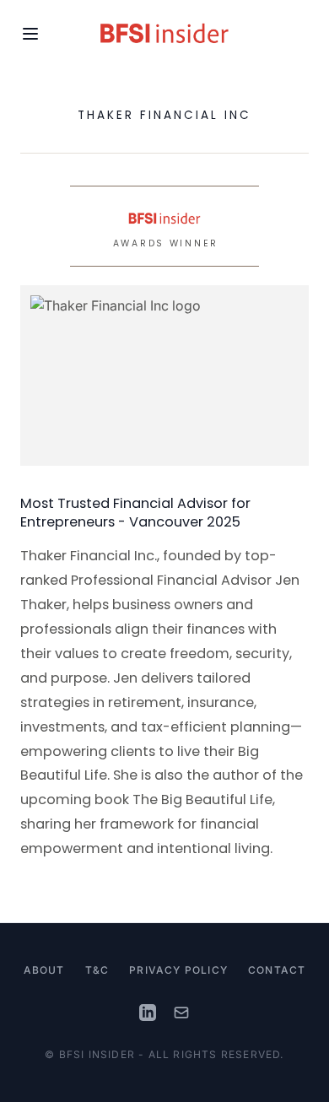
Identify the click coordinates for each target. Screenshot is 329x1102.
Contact (276, 970)
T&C (97, 970)
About (44, 970)
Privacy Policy (178, 970)
